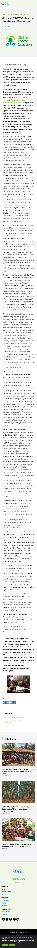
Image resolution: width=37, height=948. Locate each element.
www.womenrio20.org (18, 622)
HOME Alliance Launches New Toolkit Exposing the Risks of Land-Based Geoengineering (16, 809)
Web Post (8, 723)
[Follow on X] (3, 919)
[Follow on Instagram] (10, 919)
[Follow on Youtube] (17, 919)
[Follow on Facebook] (7, 919)
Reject (12, 945)
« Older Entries (6, 853)
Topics (4, 903)
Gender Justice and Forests (13, 720)
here (8, 632)
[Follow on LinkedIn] (14, 919)
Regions (4, 905)
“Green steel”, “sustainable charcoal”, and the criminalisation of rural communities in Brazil (18, 772)
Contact (4, 914)
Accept (5, 945)
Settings (20, 945)
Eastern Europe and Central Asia (15, 14)
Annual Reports (6, 892)
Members (5, 889)
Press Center (6, 912)
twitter (16, 632)
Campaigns (5, 900)
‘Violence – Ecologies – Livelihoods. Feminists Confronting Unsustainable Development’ (16, 100)
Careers (4, 894)
